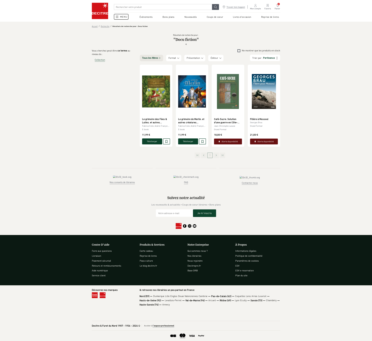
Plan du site (241, 275)
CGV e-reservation (244, 270)
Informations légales (245, 250)
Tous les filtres (150, 58)
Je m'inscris (204, 213)
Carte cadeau (146, 250)
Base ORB (192, 270)
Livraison (96, 255)
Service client (99, 275)
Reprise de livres (148, 255)
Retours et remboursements (106, 265)
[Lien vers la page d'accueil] (100, 11)
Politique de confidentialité (248, 255)
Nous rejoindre (195, 260)
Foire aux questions (102, 250)
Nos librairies (194, 255)
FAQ (186, 182)
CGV (237, 265)
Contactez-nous (250, 182)
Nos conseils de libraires (122, 182)
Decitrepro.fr (194, 265)
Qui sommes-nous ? (197, 250)
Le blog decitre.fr (148, 265)
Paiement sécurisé (101, 260)
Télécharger (152, 141)
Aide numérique (100, 270)
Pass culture (146, 260)
